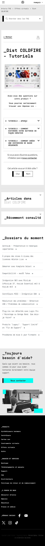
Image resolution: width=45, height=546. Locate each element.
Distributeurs (7, 479)
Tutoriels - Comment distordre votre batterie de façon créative (22, 131)
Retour (9, 37)
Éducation (5, 503)
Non (28, 174)
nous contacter (29, 158)
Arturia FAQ (6, 9)
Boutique (4, 463)
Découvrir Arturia (8, 495)
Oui (17, 174)
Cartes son (5, 439)
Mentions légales (33, 535)
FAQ (2, 475)
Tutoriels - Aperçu (17, 121)
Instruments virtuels (10, 443)
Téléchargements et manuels (12, 467)
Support (4, 471)
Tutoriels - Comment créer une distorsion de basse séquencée (21, 143)
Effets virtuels (22, 9)
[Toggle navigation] (3, 2)
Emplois (4, 499)
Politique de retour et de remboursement (18, 483)
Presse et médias (8, 507)
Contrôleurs (6, 435)
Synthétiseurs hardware (11, 431)
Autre (3, 451)
